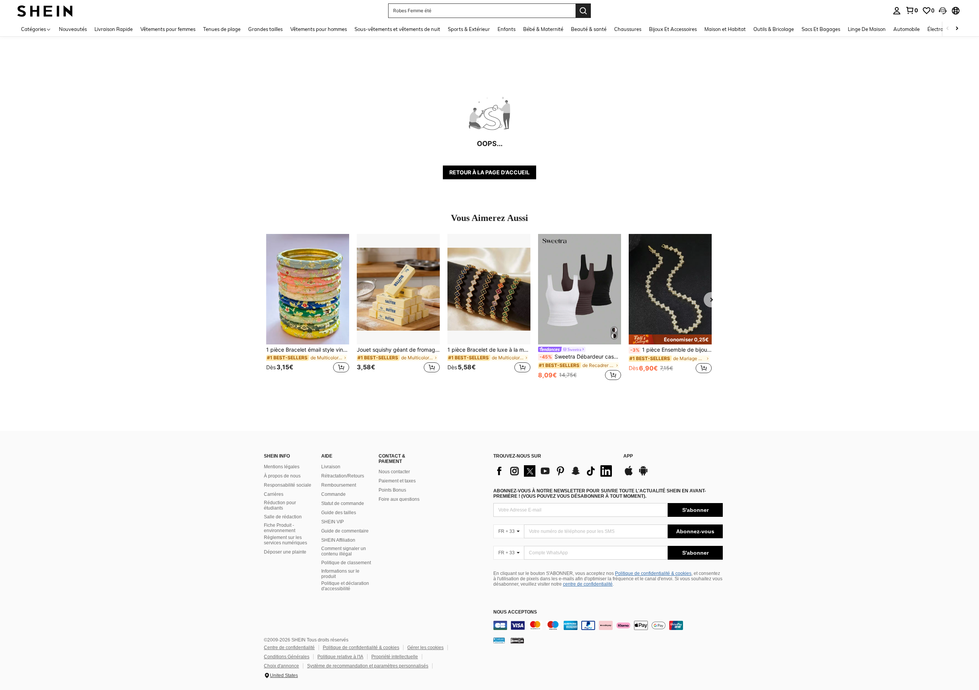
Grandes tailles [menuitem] (265, 29)
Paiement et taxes (397, 481)
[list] (554, 471)
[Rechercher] (583, 10)
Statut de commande (342, 503)
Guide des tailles (338, 512)
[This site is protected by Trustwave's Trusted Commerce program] (499, 640)
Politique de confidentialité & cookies (653, 573)
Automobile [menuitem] (906, 29)
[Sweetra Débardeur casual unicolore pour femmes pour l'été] (579, 289)
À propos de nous (282, 476)
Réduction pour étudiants (280, 505)
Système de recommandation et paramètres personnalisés (367, 666)
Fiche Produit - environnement (279, 528)
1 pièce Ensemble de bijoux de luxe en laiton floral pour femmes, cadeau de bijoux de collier (671, 350)
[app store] (628, 474)
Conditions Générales (286, 656)
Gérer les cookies (425, 647)
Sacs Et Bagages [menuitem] (821, 29)
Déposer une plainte (285, 552)
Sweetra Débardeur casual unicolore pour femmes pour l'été (580, 357)
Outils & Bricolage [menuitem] (773, 29)
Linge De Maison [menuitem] (867, 29)
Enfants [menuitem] (507, 29)
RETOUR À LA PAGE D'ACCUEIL (489, 172)
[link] (911, 10)
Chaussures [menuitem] (627, 29)
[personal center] (896, 10)
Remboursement (338, 485)
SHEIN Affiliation (338, 540)
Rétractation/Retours (342, 476)
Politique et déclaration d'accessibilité (345, 586)
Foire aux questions (399, 499)
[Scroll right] (956, 28)
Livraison (330, 466)
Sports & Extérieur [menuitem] (469, 29)
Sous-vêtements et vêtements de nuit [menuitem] (397, 29)
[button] (942, 10)
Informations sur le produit (340, 573)
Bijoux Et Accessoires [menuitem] (673, 29)
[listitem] (307, 308)
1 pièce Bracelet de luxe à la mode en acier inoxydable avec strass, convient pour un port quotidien (488, 350)
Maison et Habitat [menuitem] (725, 29)
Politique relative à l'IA (340, 656)
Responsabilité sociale (287, 485)
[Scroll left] (947, 28)
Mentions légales (281, 466)
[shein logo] (45, 10)
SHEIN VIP (332, 521)
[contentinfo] (608, 625)
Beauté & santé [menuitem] (589, 29)
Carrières (273, 494)
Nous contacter (394, 471)
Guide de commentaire (345, 531)
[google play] (643, 474)
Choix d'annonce (281, 666)
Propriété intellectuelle (394, 656)
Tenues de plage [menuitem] (222, 29)
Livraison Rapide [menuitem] (113, 29)
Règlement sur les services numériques (285, 540)
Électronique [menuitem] (941, 29)
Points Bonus (392, 490)
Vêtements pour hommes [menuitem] (318, 29)
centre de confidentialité (588, 584)
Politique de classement (346, 562)
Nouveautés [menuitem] (73, 29)
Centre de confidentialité (289, 647)
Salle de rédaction (283, 517)
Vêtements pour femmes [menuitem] (167, 29)
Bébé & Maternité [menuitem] (543, 29)
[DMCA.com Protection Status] (517, 640)
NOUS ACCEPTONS (515, 612)
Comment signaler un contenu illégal (343, 551)
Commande (333, 494)
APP (628, 456)
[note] (670, 339)
